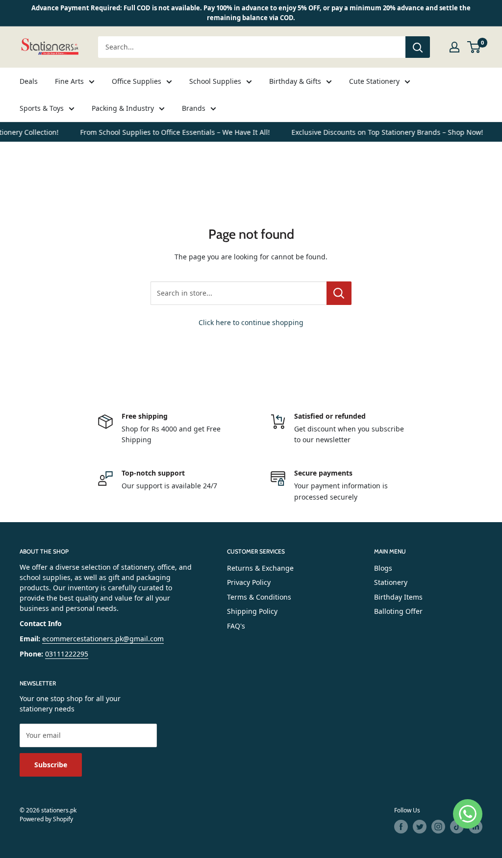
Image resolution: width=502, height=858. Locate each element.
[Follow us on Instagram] (438, 826)
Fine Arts (69, 81)
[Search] (417, 47)
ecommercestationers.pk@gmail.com (103, 638)
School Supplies (215, 81)
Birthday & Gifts (295, 81)
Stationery (390, 582)
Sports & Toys (42, 108)
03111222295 (66, 653)
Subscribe (50, 764)
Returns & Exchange (260, 568)
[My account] (454, 47)
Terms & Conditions (259, 597)
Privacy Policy (249, 582)
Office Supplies (136, 81)
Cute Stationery (374, 81)
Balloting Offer (398, 611)
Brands (193, 108)
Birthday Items (398, 597)
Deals (29, 81)
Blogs (383, 568)
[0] (474, 47)
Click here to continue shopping (251, 322)
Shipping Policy (252, 611)
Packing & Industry (123, 108)
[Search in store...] (338, 293)
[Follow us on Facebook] (401, 826)
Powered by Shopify (46, 819)
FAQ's (236, 626)
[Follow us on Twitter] (420, 826)
